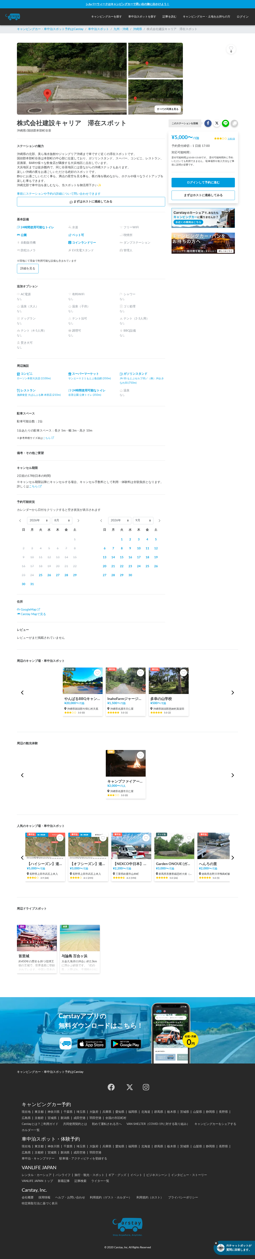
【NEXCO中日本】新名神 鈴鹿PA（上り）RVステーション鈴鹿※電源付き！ (131, 864)
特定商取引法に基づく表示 (40, 1203)
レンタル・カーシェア (37, 1175)
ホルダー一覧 (31, 1130)
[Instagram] (146, 1087)
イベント (136, 1175)
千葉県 (68, 1111)
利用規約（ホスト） (149, 1197)
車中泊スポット (98, 29)
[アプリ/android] (126, 1044)
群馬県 (158, 1111)
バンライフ (63, 1175)
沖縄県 (137, 29)
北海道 (145, 1111)
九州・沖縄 (121, 29)
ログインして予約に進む (203, 182)
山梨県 (197, 1111)
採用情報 (44, 1197)
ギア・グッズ (117, 1175)
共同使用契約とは (75, 1124)
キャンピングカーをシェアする (215, 1124)
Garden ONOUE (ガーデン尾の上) (174, 864)
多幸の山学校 (161, 699)
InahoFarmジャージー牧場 (125, 699)
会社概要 (28, 1197)
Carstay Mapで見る (33, 614)
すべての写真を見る (167, 109)
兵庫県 (106, 1111)
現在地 (26, 1111)
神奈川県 (54, 1111)
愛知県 (119, 1111)
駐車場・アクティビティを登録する (83, 1158)
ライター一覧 (100, 1181)
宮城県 (52, 1118)
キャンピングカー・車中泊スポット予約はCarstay (50, 29)
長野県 (223, 1111)
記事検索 (80, 1181)
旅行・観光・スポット (89, 1175)
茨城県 (184, 1111)
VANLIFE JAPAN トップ (37, 1181)
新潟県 (65, 1118)
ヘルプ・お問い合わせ (70, 1197)
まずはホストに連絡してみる (93, 201)
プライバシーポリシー (183, 1197)
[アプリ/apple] (91, 1044)
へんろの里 (208, 864)
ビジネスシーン (156, 1175)
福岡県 (132, 1111)
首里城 (24, 956)
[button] (106, 16)
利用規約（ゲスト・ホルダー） (111, 1197)
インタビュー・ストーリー (189, 1175)
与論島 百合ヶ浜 (74, 956)
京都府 (39, 1118)
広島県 (26, 1118)
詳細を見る (27, 268)
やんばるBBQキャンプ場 (82, 699)
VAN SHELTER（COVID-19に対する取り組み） (158, 1124)
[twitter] (129, 1087)
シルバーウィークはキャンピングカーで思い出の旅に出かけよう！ (127, 4)
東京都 (39, 1111)
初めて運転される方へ (107, 1124)
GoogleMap (28, 609)
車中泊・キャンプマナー (38, 1158)
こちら (47, 438)
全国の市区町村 (115, 1118)
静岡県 (210, 1111)
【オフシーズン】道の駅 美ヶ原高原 (88, 864)
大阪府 (93, 1111)
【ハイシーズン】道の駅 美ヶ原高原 (45, 864)
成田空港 (79, 1118)
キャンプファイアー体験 (125, 781)
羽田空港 (95, 1118)
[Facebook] (111, 1087)
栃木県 (171, 1111)
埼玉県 (80, 1111)
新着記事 (64, 1181)
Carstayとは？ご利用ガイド (40, 1124)
